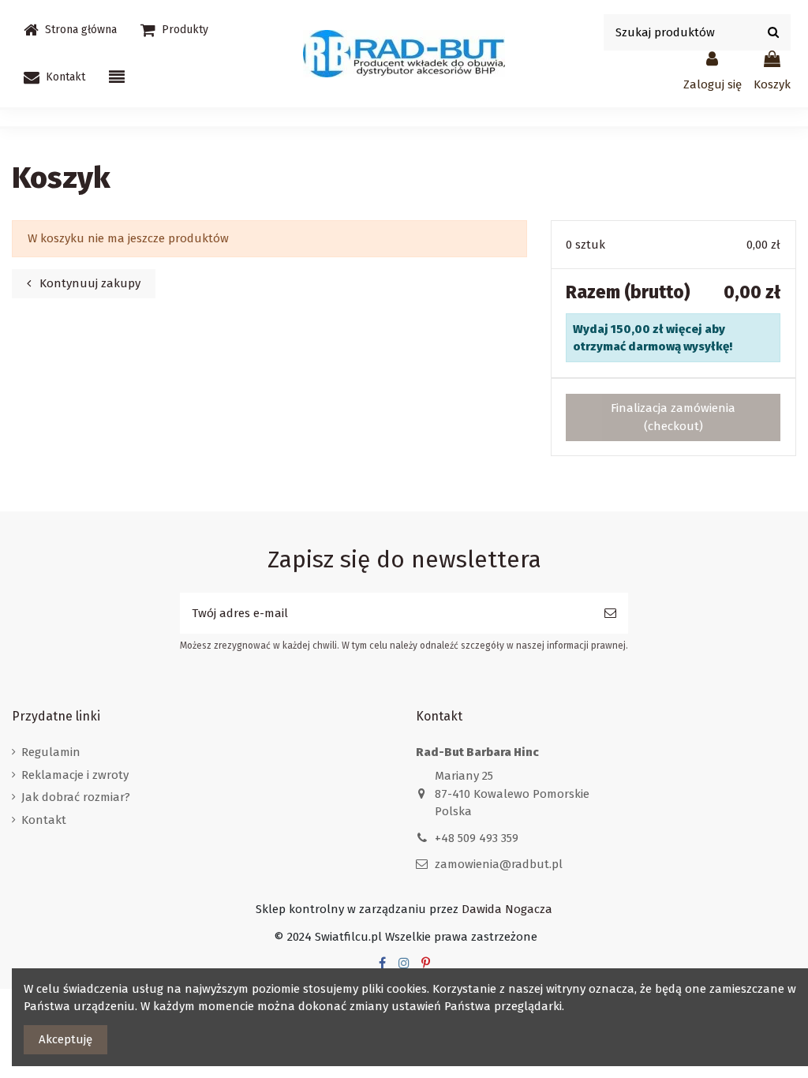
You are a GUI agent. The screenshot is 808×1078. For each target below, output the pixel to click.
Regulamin (50, 752)
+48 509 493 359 (476, 838)
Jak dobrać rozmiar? (75, 797)
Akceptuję (65, 1039)
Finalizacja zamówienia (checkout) (673, 417)
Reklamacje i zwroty (75, 775)
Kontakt (43, 820)
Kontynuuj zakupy (88, 283)
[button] (174, 30)
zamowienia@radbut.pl (499, 864)
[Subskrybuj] (610, 613)
